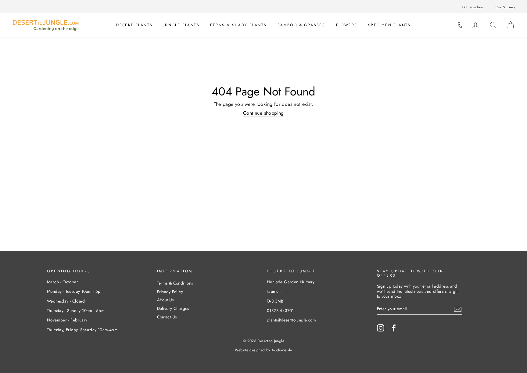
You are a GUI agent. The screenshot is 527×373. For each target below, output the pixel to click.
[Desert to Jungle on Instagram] (380, 328)
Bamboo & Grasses (301, 25)
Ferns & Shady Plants (238, 25)
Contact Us (167, 317)
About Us (165, 300)
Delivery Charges (173, 308)
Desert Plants (134, 25)
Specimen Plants (389, 25)
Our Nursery (505, 7)
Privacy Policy (170, 292)
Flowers (346, 25)
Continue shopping (263, 113)
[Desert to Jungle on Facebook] (393, 328)
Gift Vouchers (472, 7)
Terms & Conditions (175, 283)
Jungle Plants (181, 25)
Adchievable (281, 350)
